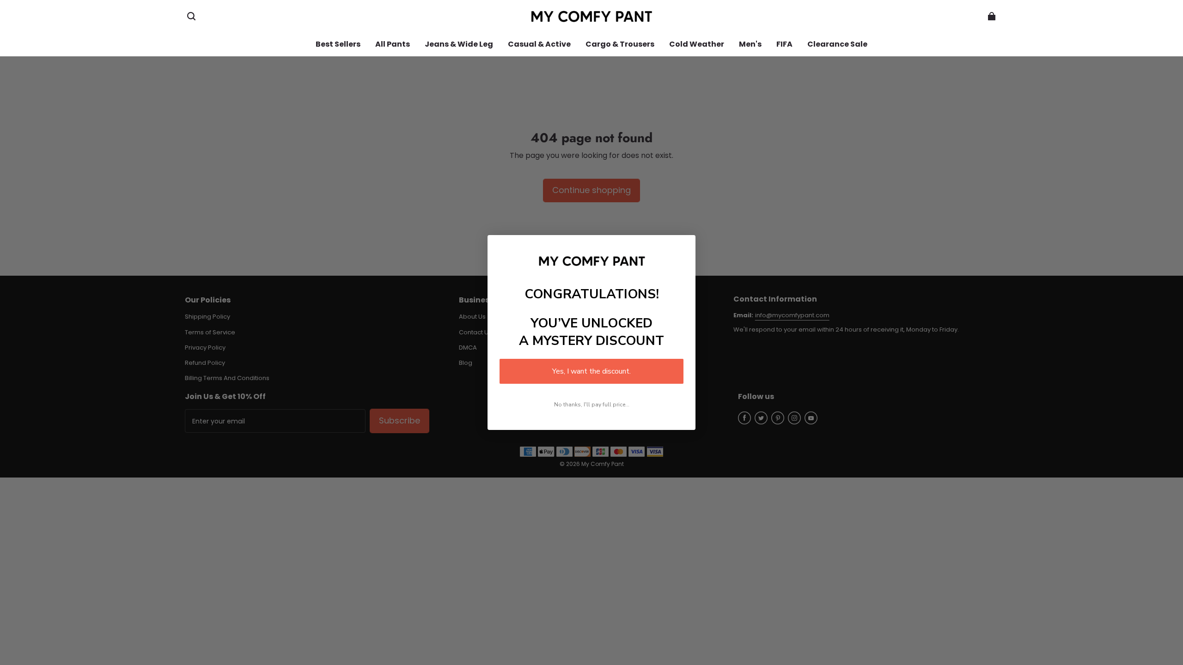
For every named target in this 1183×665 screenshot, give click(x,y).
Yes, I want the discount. (591, 371)
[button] (191, 16)
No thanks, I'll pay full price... (591, 404)
